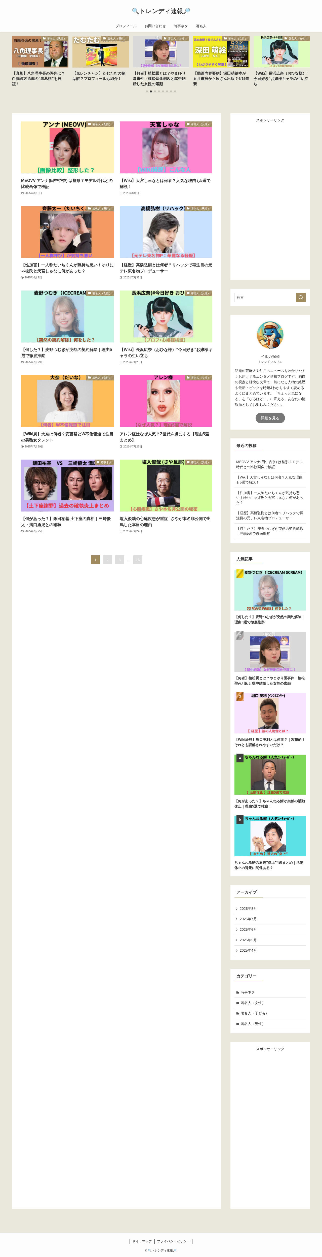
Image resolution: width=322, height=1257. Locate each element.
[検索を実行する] (301, 297)
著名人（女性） (253, 1003)
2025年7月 (248, 919)
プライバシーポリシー (173, 1241)
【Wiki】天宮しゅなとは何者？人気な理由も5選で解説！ (269, 479)
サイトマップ (142, 1241)
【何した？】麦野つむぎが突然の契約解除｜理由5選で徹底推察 (269, 531)
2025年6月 (248, 929)
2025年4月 (248, 950)
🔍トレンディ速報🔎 (161, 11)
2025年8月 (248, 909)
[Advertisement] (272, 198)
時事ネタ (248, 992)
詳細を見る (270, 418)
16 (138, 560)
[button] (147, 91)
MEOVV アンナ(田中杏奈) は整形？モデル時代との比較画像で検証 (269, 464)
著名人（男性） (253, 1024)
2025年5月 (248, 940)
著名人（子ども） (255, 1013)
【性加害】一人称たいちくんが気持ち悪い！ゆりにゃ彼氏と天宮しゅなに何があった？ (269, 498)
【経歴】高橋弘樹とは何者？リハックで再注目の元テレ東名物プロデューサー (269, 515)
